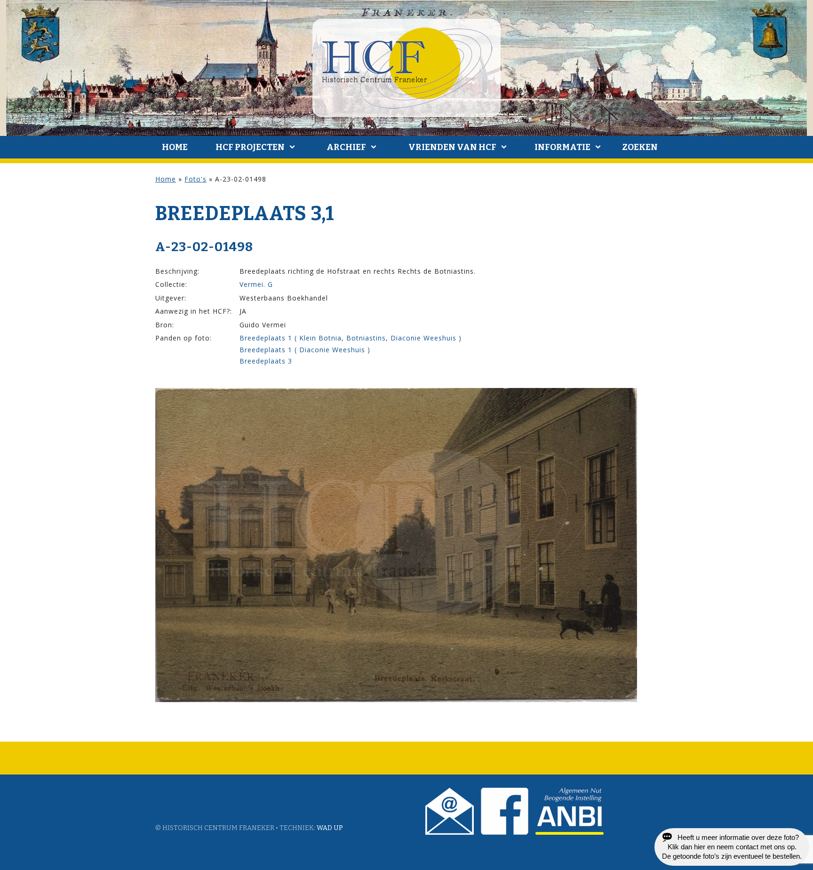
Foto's (195, 178)
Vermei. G (256, 284)
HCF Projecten (250, 147)
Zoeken (640, 147)
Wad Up (330, 828)
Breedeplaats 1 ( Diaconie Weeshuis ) (304, 349)
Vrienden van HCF (452, 147)
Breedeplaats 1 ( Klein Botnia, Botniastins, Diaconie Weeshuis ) (350, 337)
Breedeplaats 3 (265, 360)
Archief (346, 147)
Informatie (562, 147)
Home (175, 147)
